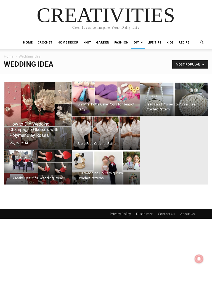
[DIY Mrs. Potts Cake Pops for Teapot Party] (106, 102)
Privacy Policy (120, 214)
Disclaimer (144, 214)
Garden (102, 42)
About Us (187, 214)
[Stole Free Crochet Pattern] (106, 137)
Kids (170, 42)
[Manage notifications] (199, 258)
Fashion (121, 42)
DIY (136, 42)
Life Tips (154, 42)
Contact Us (166, 214)
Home (28, 42)
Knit (87, 42)
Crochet (45, 42)
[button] (201, 42)
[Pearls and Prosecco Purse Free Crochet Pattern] (174, 102)
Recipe (184, 42)
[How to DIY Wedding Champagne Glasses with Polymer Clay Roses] (38, 115)
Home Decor (67, 42)
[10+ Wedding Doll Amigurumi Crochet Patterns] (106, 171)
